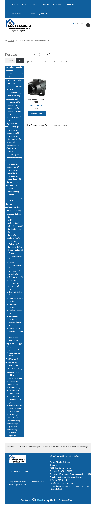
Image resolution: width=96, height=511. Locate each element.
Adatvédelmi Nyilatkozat (55, 446)
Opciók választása (37, 113)
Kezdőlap (14, 4)
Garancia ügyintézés (36, 446)
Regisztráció (58, 4)
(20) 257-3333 (66, 471)
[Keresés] (20, 60)
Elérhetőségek (16, 13)
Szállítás (33, 4)
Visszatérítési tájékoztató (36, 13)
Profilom (45, 4)
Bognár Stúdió (68, 500)
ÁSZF (24, 4)
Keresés (11, 54)
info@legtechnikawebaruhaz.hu (69, 477)
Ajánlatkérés (72, 4)
